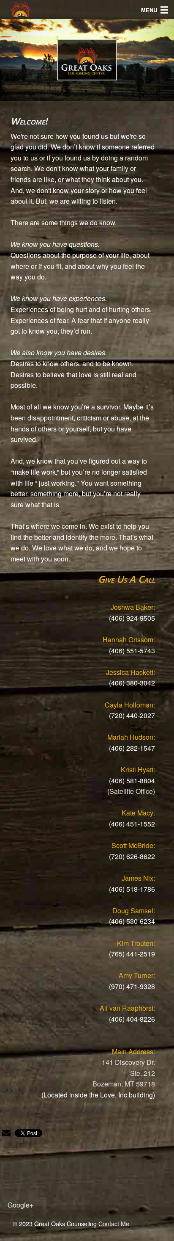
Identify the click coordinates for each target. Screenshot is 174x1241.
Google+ (20, 1205)
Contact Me (113, 1223)
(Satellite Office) (131, 791)
